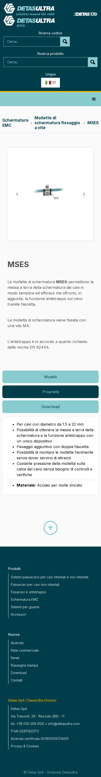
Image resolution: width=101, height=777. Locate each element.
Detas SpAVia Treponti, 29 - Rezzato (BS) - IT (38, 712)
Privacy (16, 746)
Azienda (17, 643)
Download (19, 673)
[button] (50, 83)
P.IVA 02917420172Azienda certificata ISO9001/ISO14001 (40, 735)
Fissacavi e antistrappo (28, 592)
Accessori (18, 614)
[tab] (50, 377)
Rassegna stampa (24, 665)
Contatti (17, 680)
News (15, 658)
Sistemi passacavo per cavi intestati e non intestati (49, 577)
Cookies (32, 746)
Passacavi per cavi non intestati (35, 584)
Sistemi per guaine (25, 607)
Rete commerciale (25, 650)
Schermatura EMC (24, 599)
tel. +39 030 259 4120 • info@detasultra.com (45, 724)
